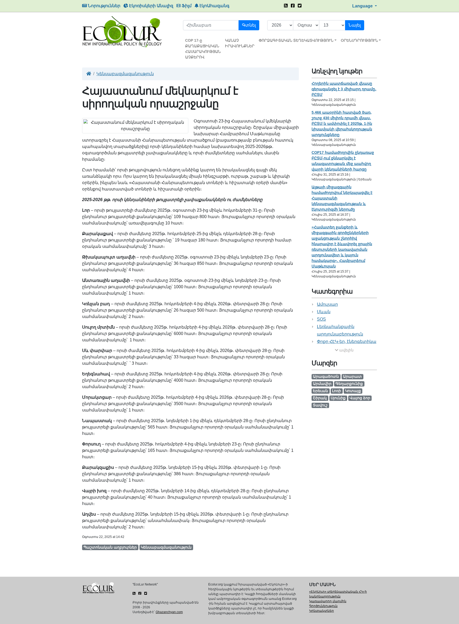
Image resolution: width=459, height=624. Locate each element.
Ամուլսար (327, 304)
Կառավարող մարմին (327, 601)
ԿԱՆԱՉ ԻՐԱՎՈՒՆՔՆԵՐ (239, 43)
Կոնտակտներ (321, 611)
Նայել (354, 25)
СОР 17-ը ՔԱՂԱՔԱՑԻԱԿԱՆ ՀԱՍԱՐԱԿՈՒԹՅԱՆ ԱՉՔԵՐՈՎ (203, 48)
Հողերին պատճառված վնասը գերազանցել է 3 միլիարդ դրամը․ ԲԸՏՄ (344, 89)
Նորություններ (103, 5)
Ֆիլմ (186, 5)
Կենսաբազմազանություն (125, 73)
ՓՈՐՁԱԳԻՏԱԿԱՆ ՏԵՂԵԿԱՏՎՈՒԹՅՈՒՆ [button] (296, 40)
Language (363, 6)
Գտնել (249, 25)
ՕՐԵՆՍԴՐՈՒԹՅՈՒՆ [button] (359, 40)
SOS (321, 319)
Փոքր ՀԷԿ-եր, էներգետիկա (346, 341)
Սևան (323, 311)
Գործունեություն (323, 606)
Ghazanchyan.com (169, 612)
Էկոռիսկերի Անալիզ (150, 5)
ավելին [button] (346, 350)
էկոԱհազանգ (214, 5)
